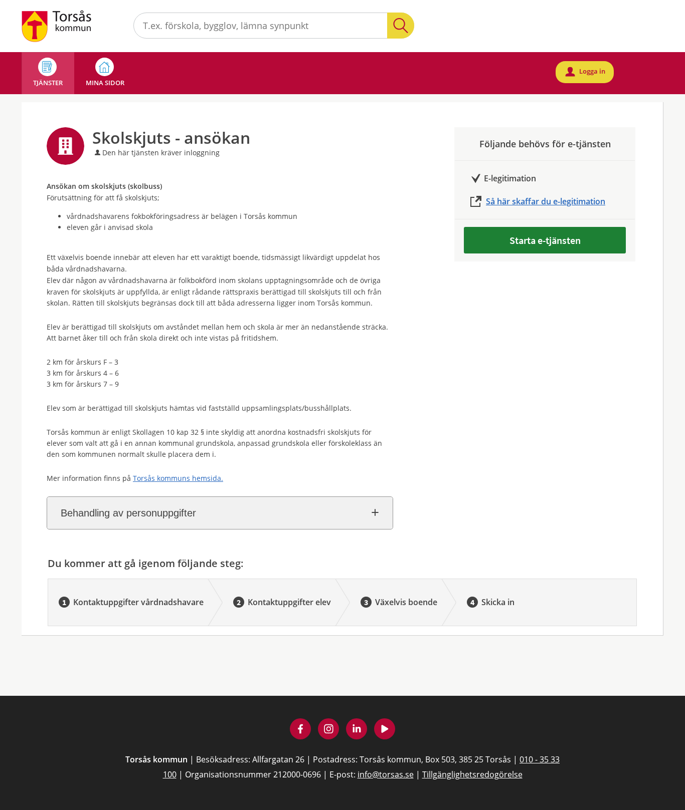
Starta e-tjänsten (545, 240)
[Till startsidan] (57, 25)
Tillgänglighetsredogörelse (472, 774)
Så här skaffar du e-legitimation (545, 201)
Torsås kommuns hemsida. (178, 478)
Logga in (585, 71)
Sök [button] (400, 26)
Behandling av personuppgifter (128, 512)
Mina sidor (105, 82)
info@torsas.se (386, 774)
